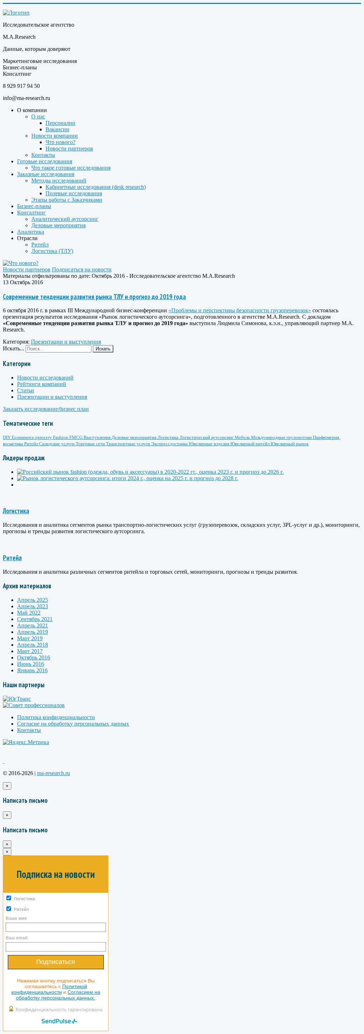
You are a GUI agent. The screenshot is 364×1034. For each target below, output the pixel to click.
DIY (7, 437)
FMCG (76, 437)
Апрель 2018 (32, 645)
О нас (38, 116)
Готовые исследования (44, 161)
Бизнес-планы (34, 206)
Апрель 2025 (32, 600)
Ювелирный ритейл (250, 443)
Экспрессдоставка (170, 443)
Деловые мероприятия (58, 225)
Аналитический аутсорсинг (64, 219)
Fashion (61, 437)
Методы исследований (58, 180)
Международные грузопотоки (282, 437)
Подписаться (55, 961)
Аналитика (30, 232)
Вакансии (57, 129)
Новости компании (54, 136)
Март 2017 (30, 651)
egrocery (44, 437)
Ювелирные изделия (209, 443)
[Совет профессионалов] (34, 705)
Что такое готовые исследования (71, 168)
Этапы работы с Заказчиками (66, 200)
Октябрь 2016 (33, 657)
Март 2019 (30, 638)
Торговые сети (91, 443)
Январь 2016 (32, 670)
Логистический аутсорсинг (207, 437)
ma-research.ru (53, 773)
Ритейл (40, 245)
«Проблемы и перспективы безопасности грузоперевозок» (239, 310)
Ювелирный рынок (290, 443)
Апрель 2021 (32, 625)
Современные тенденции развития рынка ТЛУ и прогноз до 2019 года (94, 296)
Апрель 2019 (32, 632)
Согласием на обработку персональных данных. (58, 995)
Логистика (168, 437)
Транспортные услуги (128, 443)
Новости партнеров (69, 148)
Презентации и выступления (66, 342)
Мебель (243, 437)
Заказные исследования (45, 174)
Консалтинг (31, 213)
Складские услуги (57, 443)
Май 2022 (29, 613)
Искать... (13, 348)
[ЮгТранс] (17, 699)
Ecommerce (23, 437)
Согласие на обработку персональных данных (73, 724)
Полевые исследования (74, 193)
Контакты (43, 155)
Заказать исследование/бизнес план (46, 409)
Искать (103, 348)
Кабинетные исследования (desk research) (96, 187)
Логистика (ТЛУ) (52, 251)
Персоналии (60, 123)
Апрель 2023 (32, 606)
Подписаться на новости (82, 269)
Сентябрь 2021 (35, 619)
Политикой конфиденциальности (49, 989)
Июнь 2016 (30, 664)
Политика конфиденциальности (56, 717)
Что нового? (60, 142)
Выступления (98, 437)
